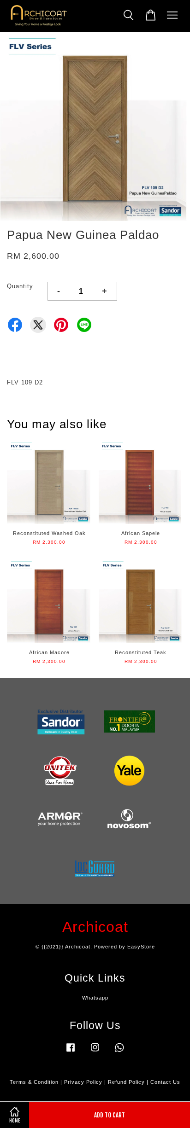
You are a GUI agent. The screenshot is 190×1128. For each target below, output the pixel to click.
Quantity (20, 286)
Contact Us (165, 1082)
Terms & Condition (34, 1082)
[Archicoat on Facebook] (70, 1052)
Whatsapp (95, 997)
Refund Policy (126, 1082)
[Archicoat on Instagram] (95, 1052)
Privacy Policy (83, 1082)
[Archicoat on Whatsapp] (119, 1052)
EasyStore (141, 946)
